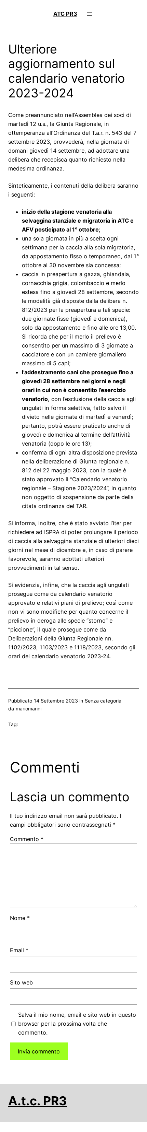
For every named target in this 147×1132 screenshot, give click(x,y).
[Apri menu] (89, 14)
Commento (26, 839)
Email (19, 950)
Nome (20, 918)
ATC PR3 (65, 13)
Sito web (21, 982)
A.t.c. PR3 (37, 1100)
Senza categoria (103, 701)
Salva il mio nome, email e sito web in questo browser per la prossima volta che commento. (77, 1023)
